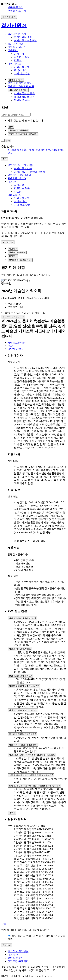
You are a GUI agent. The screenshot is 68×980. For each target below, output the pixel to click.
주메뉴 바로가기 (17, 10)
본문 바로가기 (15, 7)
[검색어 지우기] (2, 141)
